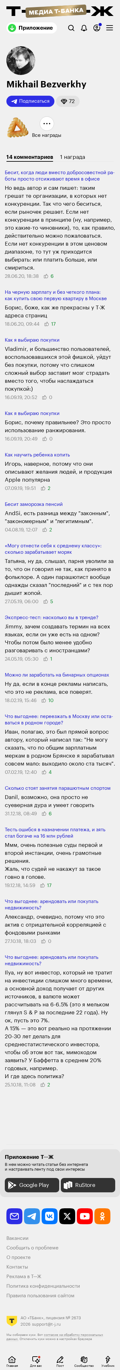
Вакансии (17, 1238)
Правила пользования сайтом (40, 1295)
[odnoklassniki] (102, 1216)
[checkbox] (110, 28)
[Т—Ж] (60, 11)
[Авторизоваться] (97, 28)
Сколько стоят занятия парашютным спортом (58, 788)
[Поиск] (71, 28)
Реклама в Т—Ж (23, 1276)
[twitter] (67, 1216)
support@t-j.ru (46, 1324)
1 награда (72, 157)
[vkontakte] (50, 1216)
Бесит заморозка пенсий (34, 504)
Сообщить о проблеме (32, 1248)
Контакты (17, 1267)
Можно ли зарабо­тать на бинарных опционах (57, 675)
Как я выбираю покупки (32, 340)
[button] (68, 101)
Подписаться (34, 101)
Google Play (34, 1185)
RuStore (85, 1185)
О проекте (18, 1257)
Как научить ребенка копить (37, 455)
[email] (14, 1216)
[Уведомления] (84, 28)
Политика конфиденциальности (43, 1286)
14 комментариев (29, 157)
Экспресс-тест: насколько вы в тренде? (52, 617)
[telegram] (32, 1216)
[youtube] (85, 1216)
